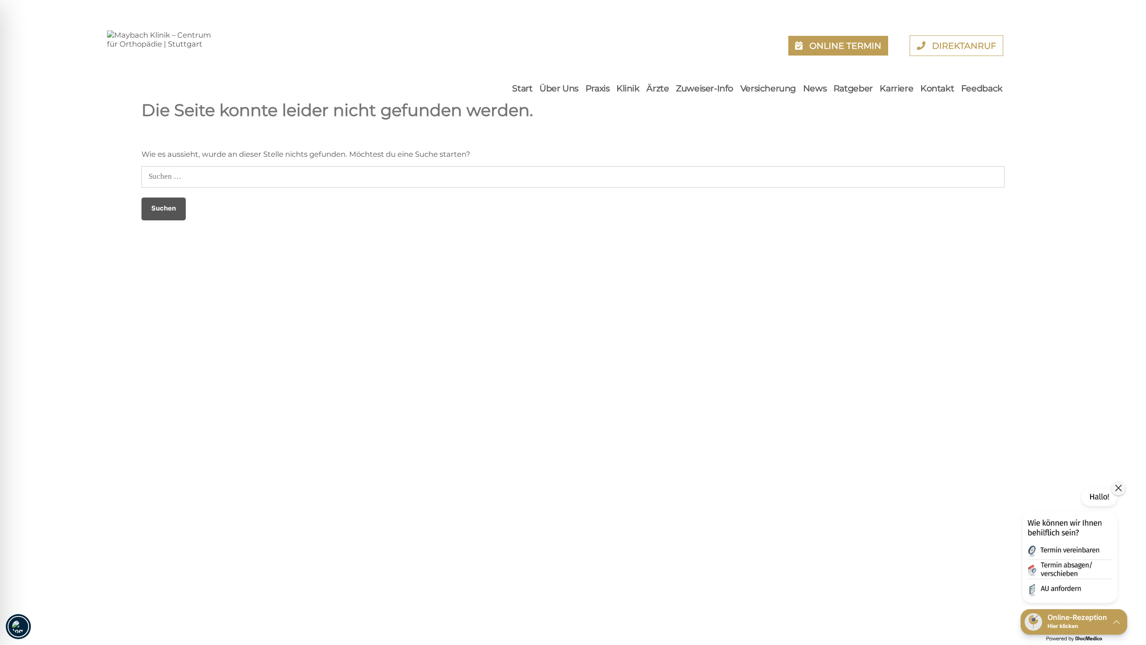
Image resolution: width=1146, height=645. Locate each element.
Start (522, 88)
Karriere (896, 88)
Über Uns (558, 88)
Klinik (628, 88)
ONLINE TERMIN (845, 45)
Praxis (598, 88)
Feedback (982, 88)
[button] (1069, 547)
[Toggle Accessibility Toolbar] (18, 626)
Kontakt (937, 88)
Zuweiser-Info (704, 88)
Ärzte (657, 88)
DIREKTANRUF (964, 45)
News (814, 88)
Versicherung (768, 88)
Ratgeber (853, 88)
